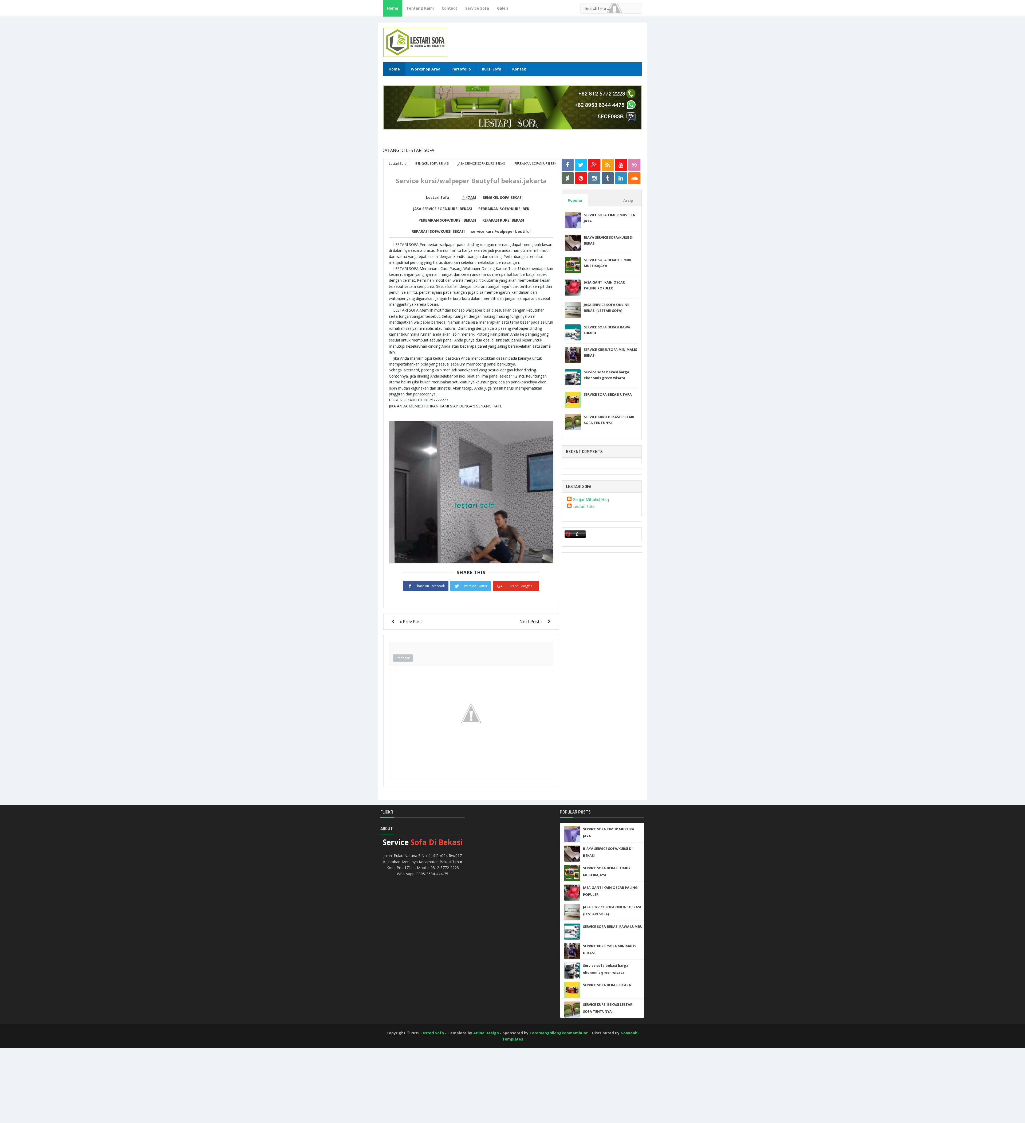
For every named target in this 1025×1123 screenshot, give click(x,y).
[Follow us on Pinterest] (581, 178)
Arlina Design (486, 1032)
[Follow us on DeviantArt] (568, 178)
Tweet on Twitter (474, 586)
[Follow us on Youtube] (621, 165)
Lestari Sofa (583, 506)
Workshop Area (425, 69)
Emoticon (403, 657)
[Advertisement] (24, 1092)
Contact (449, 8)
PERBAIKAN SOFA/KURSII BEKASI (447, 220)
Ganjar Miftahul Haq (591, 499)
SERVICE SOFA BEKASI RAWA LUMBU (612, 926)
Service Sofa (477, 8)
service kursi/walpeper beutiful (501, 231)
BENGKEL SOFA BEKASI (503, 197)
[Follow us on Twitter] (581, 165)
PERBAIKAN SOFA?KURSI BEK (503, 208)
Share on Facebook (430, 586)
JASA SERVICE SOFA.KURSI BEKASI (442, 208)
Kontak (519, 69)
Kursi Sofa (491, 69)
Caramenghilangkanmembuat (559, 1032)
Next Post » (531, 621)
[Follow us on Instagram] (594, 178)
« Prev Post (411, 621)
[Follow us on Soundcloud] (634, 178)
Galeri (502, 8)
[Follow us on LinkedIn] (621, 178)
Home (392, 8)
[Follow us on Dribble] (634, 165)
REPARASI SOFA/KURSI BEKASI (438, 231)
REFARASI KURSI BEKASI (503, 220)
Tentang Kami (420, 8)
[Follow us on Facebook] (568, 165)
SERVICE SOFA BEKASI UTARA (608, 394)
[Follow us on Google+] (594, 165)
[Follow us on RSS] (608, 165)
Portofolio (461, 69)
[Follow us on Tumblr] (608, 178)
